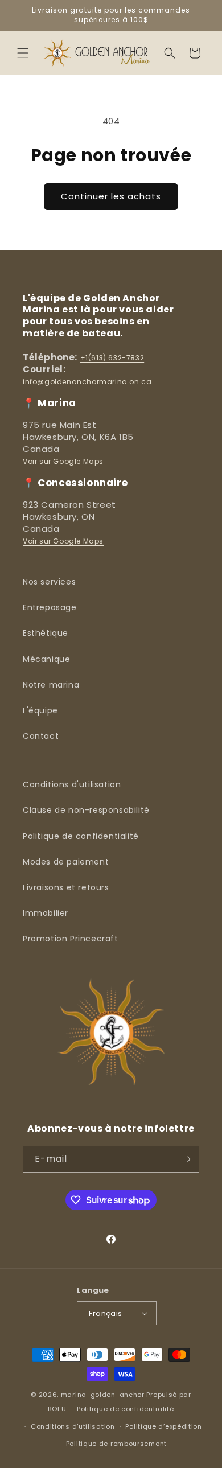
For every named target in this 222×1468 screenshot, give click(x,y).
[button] (22, 52)
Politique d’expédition (163, 1426)
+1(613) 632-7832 (112, 358)
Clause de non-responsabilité (86, 810)
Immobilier (45, 913)
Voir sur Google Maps (63, 461)
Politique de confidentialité (81, 836)
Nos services (49, 581)
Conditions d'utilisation (72, 784)
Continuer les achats (111, 196)
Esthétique (45, 633)
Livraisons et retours (66, 887)
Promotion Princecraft (70, 938)
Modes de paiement (66, 861)
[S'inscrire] (186, 1159)
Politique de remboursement (116, 1443)
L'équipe (40, 710)
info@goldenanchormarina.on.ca (87, 381)
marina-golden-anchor (103, 1394)
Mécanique (46, 659)
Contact (41, 736)
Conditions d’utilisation (73, 1426)
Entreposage (50, 607)
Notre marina (51, 684)
